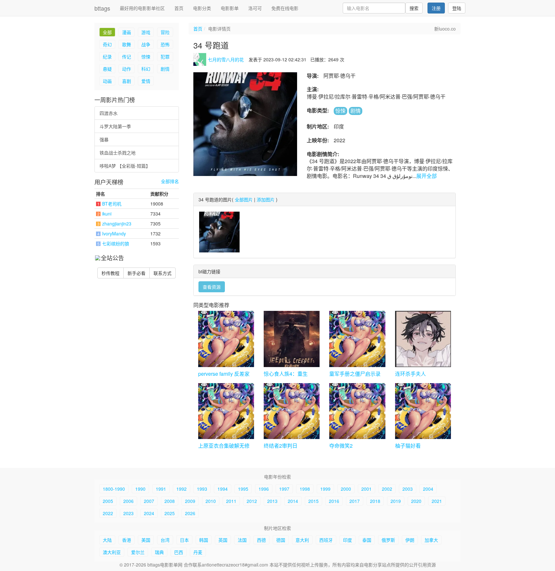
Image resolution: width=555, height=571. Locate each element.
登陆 (456, 8)
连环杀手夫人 (410, 373)
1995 (243, 489)
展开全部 (426, 176)
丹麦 (197, 552)
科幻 (145, 69)
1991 (161, 489)
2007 (149, 501)
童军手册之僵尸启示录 (355, 373)
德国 (280, 540)
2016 (334, 501)
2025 (169, 513)
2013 (272, 501)
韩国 (203, 540)
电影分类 (202, 8)
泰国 (366, 540)
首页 (178, 8)
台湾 (165, 540)
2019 (396, 501)
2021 (437, 501)
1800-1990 (114, 489)
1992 (181, 489)
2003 (407, 489)
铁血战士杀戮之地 (118, 152)
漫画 (126, 32)
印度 (347, 540)
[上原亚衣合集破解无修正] (226, 411)
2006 (128, 501)
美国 (145, 540)
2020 (416, 501)
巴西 (178, 552)
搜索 (414, 8)
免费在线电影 (284, 8)
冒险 (165, 32)
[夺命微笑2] (357, 411)
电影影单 (230, 8)
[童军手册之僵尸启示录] (357, 339)
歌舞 (126, 44)
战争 (145, 44)
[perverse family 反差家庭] (226, 339)
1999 (325, 489)
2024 (149, 513)
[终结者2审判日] (292, 411)
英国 (222, 540)
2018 (375, 501)
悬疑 (107, 69)
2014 (293, 501)
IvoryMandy (114, 233)
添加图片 (266, 199)
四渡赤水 (109, 113)
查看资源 (212, 287)
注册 (436, 8)
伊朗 (409, 540)
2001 (366, 489)
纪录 (107, 56)
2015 (313, 501)
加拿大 (431, 540)
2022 (108, 513)
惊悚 (145, 56)
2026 (190, 513)
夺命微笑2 (341, 445)
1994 (222, 489)
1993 (202, 489)
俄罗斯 (388, 540)
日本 (184, 540)
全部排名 (170, 181)
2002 (387, 489)
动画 (107, 81)
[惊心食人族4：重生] (292, 339)
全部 (107, 32)
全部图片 (244, 199)
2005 (108, 501)
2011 (231, 501)
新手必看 (136, 273)
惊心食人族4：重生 (286, 373)
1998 (305, 489)
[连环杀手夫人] (423, 339)
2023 (128, 513)
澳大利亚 (112, 552)
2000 (346, 489)
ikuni (106, 213)
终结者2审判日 (280, 445)
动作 (126, 69)
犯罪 (165, 56)
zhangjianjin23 (116, 223)
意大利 (302, 540)
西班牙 (326, 540)
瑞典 (159, 552)
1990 (140, 489)
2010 (211, 501)
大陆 (107, 540)
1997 (284, 489)
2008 (169, 501)
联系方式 (163, 273)
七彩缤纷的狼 (115, 243)
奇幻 (107, 44)
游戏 (145, 32)
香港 (126, 540)
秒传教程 (110, 273)
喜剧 (126, 81)
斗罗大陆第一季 (115, 126)
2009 (190, 501)
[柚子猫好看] (423, 411)
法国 (242, 540)
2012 (252, 501)
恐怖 (165, 44)
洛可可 (255, 8)
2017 (354, 501)
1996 (264, 489)
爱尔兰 (138, 552)
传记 (126, 56)
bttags (102, 8)
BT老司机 (111, 203)
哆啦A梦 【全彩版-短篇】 (125, 166)
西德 (261, 540)
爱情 (145, 81)
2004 (428, 489)
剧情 (165, 69)
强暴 (104, 139)
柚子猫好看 (408, 445)
